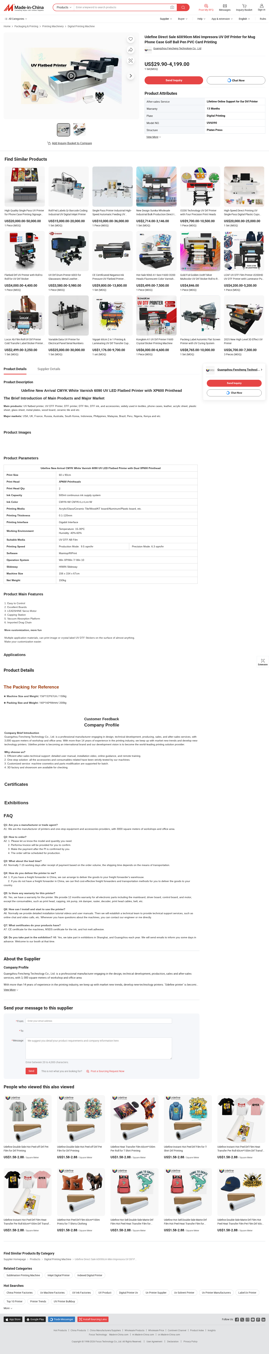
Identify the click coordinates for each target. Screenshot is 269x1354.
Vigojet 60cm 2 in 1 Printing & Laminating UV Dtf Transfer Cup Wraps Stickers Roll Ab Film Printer (111, 342)
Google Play (35, 1319)
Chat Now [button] (238, 80)
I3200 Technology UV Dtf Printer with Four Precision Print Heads (198, 212)
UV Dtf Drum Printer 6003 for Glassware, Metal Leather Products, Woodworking (64, 277)
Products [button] (62, 7)
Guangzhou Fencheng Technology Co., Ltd (177, 48)
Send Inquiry (174, 80)
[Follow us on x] (242, 1319)
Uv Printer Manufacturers (216, 1292)
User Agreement (154, 1341)
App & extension (221, 18)
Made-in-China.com (118, 1334)
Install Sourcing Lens (95, 1319)
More (7, 1308)
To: (22, 1030)
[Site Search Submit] (183, 7)
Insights (212, 1330)
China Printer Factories (20, 1292)
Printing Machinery (53, 26)
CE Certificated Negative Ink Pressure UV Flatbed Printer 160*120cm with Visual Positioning (112, 277)
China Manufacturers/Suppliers (105, 1330)
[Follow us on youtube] (253, 1319)
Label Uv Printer (247, 1292)
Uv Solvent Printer (184, 1292)
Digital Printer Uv (128, 1292)
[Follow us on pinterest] (258, 1319)
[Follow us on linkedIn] (263, 1319)
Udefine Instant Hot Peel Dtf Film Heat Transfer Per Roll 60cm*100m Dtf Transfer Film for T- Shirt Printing (241, 1150)
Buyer (181, 18)
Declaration (173, 1341)
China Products (78, 1330)
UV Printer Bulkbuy (64, 1301)
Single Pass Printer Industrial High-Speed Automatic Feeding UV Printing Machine (112, 213)
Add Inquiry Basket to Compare (72, 143)
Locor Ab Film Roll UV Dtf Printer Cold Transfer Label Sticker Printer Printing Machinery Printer (24, 342)
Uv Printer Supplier (156, 1292)
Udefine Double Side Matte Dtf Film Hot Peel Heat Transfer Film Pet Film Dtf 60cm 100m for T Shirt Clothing (240, 1223)
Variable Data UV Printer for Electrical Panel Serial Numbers (65, 341)
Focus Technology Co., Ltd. (109, 1341)
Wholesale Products (134, 1330)
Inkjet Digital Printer (59, 1275)
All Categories (16, 18)
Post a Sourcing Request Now (105, 1071)
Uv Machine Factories (52, 1292)
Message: (18, 1040)
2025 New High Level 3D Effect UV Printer (243, 341)
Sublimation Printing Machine (23, 1275)
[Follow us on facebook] (237, 1319)
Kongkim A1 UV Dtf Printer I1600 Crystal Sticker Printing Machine (154, 341)
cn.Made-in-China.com (169, 1334)
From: (20, 1021)
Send (31, 1071)
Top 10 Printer (15, 1301)
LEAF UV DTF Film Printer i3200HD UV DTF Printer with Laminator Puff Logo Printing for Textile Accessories (244, 277)
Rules (263, 18)
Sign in (261, 9)
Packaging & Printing (26, 26)
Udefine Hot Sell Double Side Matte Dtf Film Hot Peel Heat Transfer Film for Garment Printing (132, 1223)
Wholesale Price (156, 1330)
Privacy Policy (190, 1341)
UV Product (104, 1292)
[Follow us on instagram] (247, 1319)
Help (200, 18)
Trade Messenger (61, 1319)
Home (7, 26)
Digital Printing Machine (81, 26)
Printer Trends (38, 1301)
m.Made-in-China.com (143, 1334)
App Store (12, 1319)
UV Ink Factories (81, 1292)
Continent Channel (177, 1330)
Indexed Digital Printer (89, 1275)
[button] (172, 7)
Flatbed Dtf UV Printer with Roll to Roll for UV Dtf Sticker (23, 276)
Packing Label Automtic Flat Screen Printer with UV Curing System (200, 341)
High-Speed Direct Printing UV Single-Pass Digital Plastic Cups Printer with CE (241, 213)
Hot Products (60, 1330)
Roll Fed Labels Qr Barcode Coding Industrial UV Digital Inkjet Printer (67, 212)
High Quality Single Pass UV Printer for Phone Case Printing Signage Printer (24, 213)
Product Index (197, 1330)
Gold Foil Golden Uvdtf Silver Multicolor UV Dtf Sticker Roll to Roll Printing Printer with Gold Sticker (200, 277)
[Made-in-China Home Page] (24, 7)
